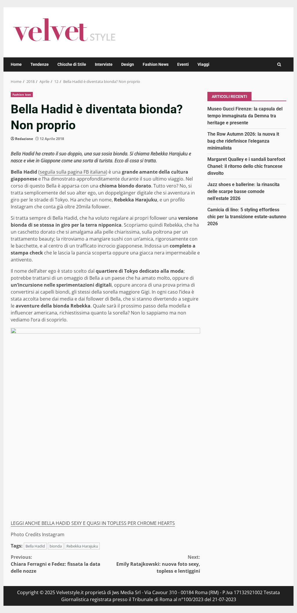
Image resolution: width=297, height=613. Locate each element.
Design (127, 64)
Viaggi (203, 64)
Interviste (104, 64)
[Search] (279, 64)
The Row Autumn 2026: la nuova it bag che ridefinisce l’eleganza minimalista (243, 141)
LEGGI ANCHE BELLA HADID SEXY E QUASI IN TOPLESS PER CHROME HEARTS (93, 523)
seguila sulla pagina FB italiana (73, 172)
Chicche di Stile (71, 64)
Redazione (24, 138)
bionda (56, 546)
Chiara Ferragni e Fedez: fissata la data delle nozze (55, 564)
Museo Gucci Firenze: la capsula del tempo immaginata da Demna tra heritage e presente (244, 115)
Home (16, 64)
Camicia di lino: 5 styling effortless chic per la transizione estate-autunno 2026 (246, 216)
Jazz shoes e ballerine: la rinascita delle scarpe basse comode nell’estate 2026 (243, 191)
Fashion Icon (21, 94)
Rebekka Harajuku (82, 546)
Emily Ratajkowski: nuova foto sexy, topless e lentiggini (158, 564)
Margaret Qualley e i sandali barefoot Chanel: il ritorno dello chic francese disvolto (246, 166)
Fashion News (156, 64)
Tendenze (39, 64)
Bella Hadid (35, 546)
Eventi (183, 64)
